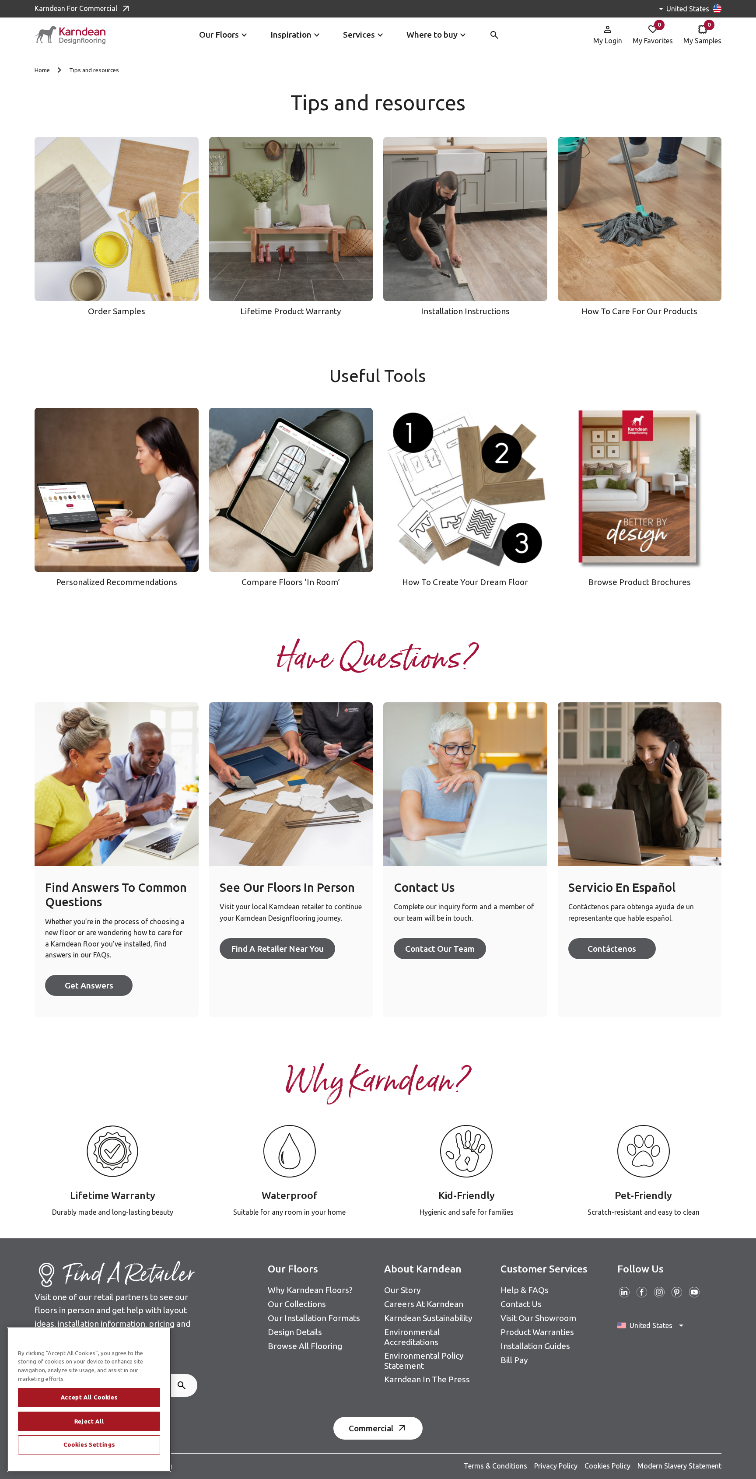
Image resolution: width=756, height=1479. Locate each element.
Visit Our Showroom (538, 1318)
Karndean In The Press (427, 1379)
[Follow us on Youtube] (694, 1292)
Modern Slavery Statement (679, 1466)
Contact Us (521, 1304)
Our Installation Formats (314, 1318)
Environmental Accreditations (412, 1337)
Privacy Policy (556, 1466)
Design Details (295, 1332)
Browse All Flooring (305, 1346)
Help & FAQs (524, 1290)
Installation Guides (535, 1346)
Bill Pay (514, 1360)
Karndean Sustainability (428, 1318)
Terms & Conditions (495, 1466)
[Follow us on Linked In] (624, 1292)
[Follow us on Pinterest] (677, 1292)
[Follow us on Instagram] (659, 1292)
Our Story (402, 1290)
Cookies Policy (607, 1466)
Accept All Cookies (89, 1398)
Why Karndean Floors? (310, 1290)
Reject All (89, 1421)
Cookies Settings (89, 1445)
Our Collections (297, 1304)
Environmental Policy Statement (424, 1360)
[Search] (181, 1385)
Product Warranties (537, 1332)
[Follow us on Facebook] (642, 1292)
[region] (89, 1399)
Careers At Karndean (423, 1304)
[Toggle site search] (494, 35)
